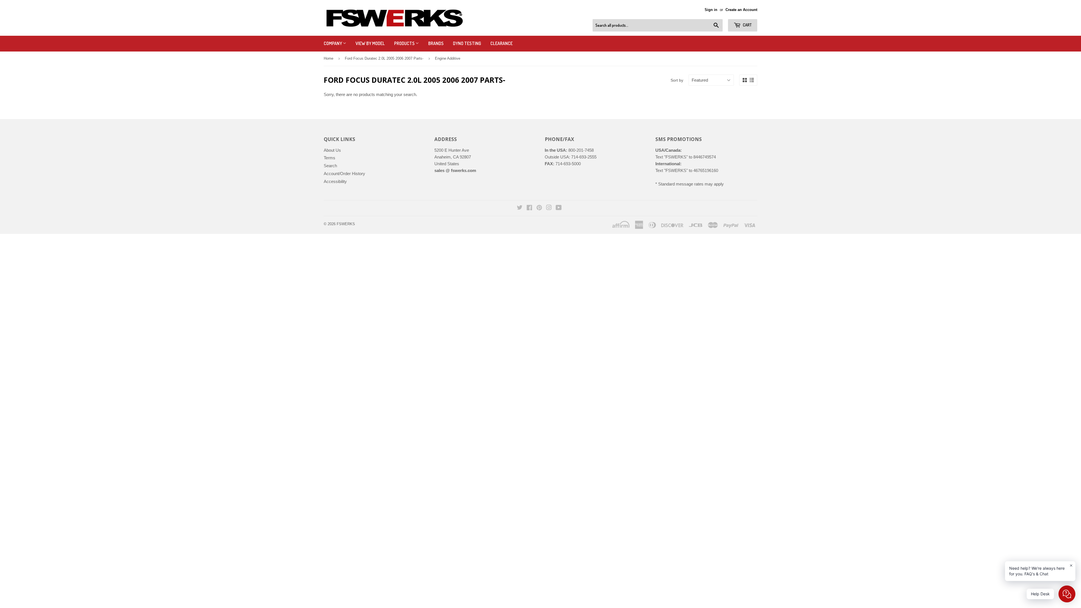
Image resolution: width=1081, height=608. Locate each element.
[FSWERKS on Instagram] (549, 208)
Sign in (711, 10)
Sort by (677, 80)
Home (328, 58)
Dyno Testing (467, 43)
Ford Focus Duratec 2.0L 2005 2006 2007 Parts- (384, 58)
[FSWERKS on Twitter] (519, 208)
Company (333, 43)
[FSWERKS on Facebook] (529, 208)
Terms (329, 157)
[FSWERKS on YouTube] (559, 208)
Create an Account (741, 10)
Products (405, 43)
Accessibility (335, 181)
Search (330, 165)
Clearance (501, 43)
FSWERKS (346, 224)
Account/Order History (344, 173)
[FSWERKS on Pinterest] (539, 208)
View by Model (370, 43)
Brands (436, 43)
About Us (332, 150)
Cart (747, 25)
